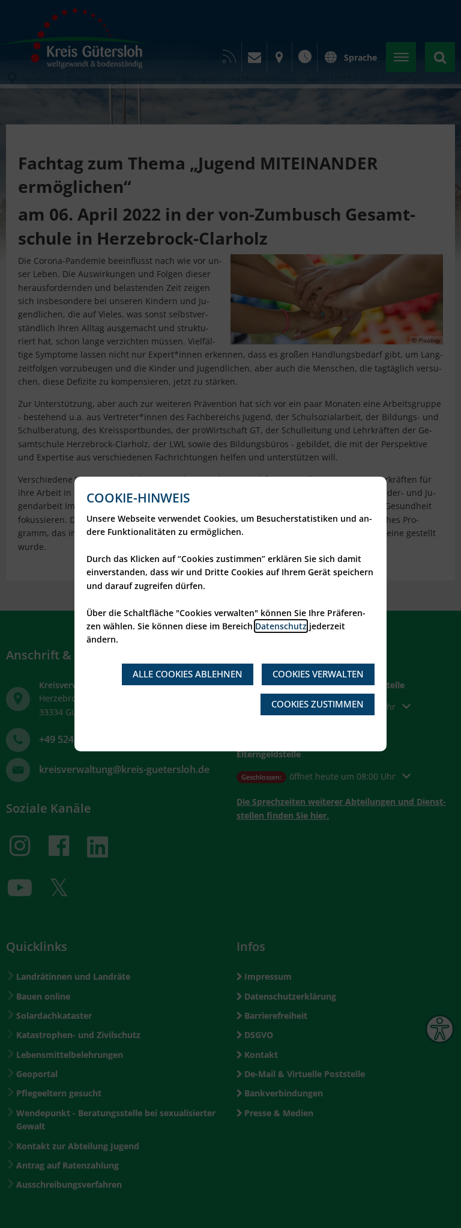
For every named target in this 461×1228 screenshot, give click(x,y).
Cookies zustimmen (317, 704)
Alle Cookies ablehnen (188, 674)
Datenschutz (281, 626)
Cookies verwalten (318, 674)
